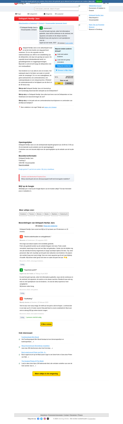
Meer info (91, 1)
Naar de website (24, 165)
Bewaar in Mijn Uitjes (64, 70)
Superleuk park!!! (48, 28)
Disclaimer (73, 415)
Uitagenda (48, 14)
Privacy (80, 415)
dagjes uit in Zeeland (50, 107)
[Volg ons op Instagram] (44, 418)
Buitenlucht (64, 214)
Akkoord (99, 1)
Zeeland (41, 23)
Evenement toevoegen (55, 415)
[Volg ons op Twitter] (41, 418)
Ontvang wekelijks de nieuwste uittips (46, 195)
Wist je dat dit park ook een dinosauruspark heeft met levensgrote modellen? (45, 178)
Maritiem (54, 214)
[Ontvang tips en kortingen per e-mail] (48, 418)
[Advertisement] (34, 126)
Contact (66, 415)
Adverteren (43, 415)
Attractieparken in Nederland (28, 23)
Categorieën (33, 14)
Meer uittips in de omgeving (46, 374)
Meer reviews (47, 324)
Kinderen (23, 214)
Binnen (39, 214)
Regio (19, 14)
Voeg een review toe (64, 66)
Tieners (31, 214)
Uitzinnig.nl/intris (63, 418)
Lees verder (69, 43)
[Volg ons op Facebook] (38, 418)
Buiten (47, 214)
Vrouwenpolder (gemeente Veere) (56, 23)
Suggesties (91, 418)
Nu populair (59, 14)
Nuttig (22, 264)
